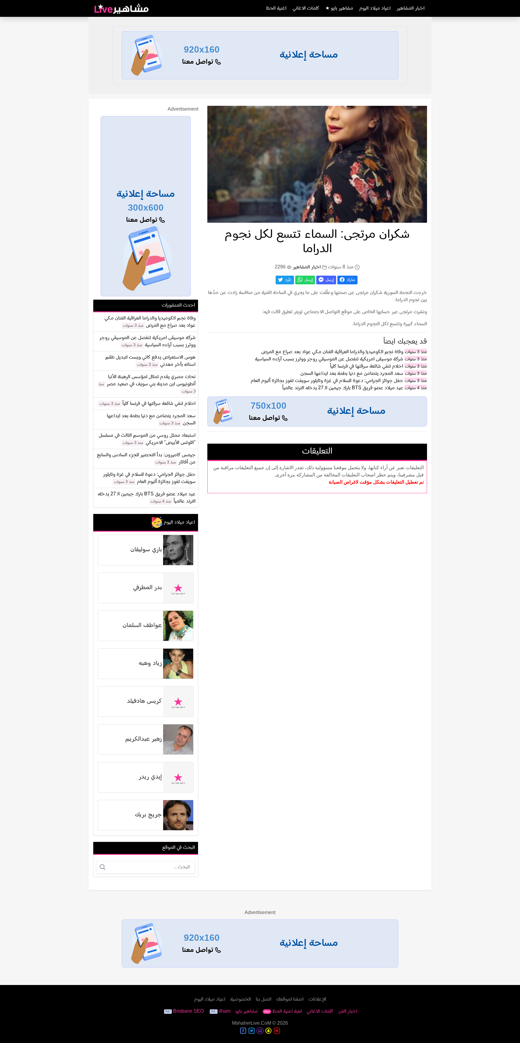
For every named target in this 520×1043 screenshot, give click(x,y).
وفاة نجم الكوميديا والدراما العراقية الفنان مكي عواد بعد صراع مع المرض (332, 352)
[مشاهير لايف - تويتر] (251, 1030)
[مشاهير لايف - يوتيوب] (276, 1030)
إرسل (329, 280)
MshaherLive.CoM (251, 1023)
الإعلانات (317, 999)
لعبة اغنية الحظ (283, 1011)
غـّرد (288, 280)
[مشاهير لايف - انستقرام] (260, 1030)
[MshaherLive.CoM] (121, 8)
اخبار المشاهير (411, 8)
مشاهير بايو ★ (339, 8)
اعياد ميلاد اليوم (375, 8)
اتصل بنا (263, 999)
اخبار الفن (347, 1011)
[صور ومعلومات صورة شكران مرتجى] (317, 164)
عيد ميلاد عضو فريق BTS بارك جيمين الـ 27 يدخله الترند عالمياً (342, 388)
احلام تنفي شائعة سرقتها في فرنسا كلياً (366, 366)
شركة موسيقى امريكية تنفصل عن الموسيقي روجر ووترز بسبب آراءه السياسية (329, 359)
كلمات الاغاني (305, 8)
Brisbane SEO (188, 1011)
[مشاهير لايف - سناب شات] (268, 1030)
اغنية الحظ (276, 8)
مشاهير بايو (246, 1011)
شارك (350, 280)
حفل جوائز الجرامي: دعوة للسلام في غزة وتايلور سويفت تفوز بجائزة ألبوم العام (327, 380)
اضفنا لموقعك (290, 999)
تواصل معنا (198, 62)
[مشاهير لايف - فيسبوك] (243, 1030)
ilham (225, 1011)
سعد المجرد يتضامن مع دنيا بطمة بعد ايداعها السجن (351, 373)
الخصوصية (240, 999)
